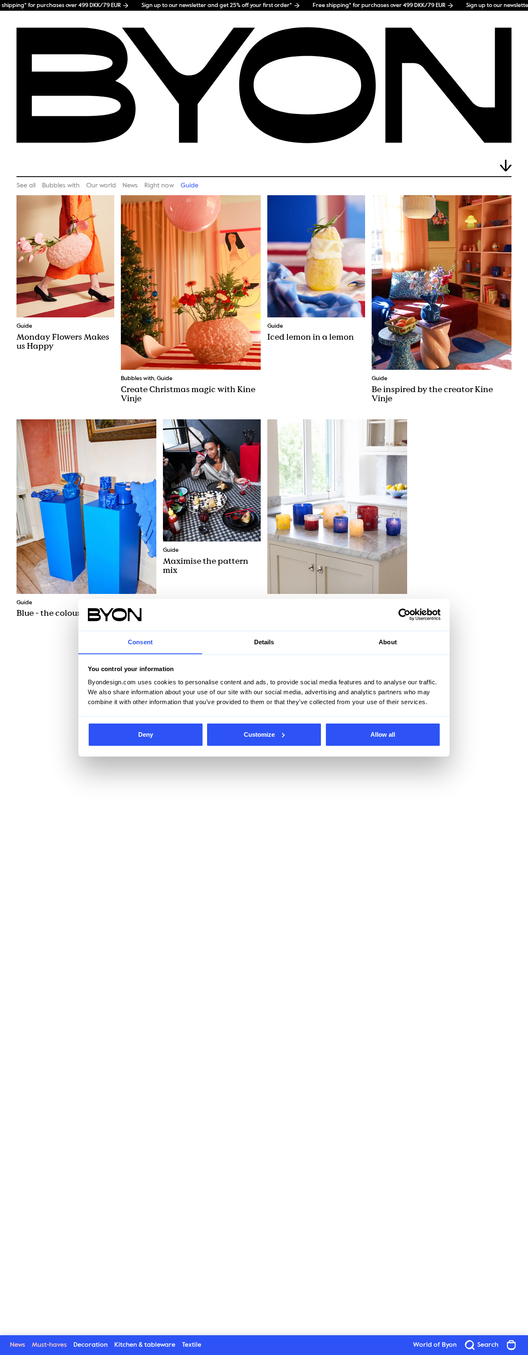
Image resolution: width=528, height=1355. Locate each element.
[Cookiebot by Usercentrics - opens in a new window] (404, 614)
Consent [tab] (140, 641)
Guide (189, 185)
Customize (259, 734)
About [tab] (388, 641)
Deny (145, 734)
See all (25, 185)
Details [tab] (264, 641)
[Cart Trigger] (511, 1345)
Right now (159, 185)
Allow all (382, 734)
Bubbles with (61, 185)
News (130, 185)
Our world (101, 185)
